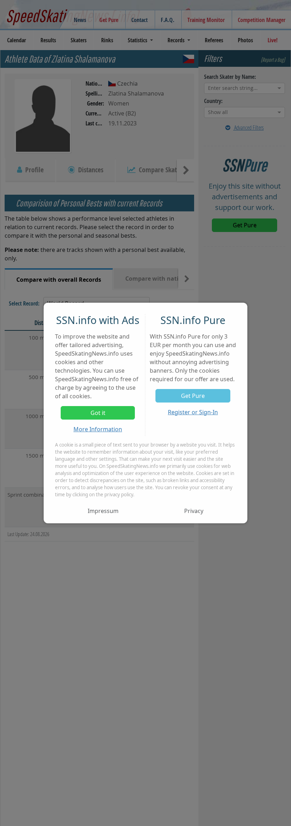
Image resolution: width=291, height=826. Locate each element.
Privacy (193, 511)
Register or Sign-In (193, 412)
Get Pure (193, 396)
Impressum (103, 511)
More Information (97, 429)
